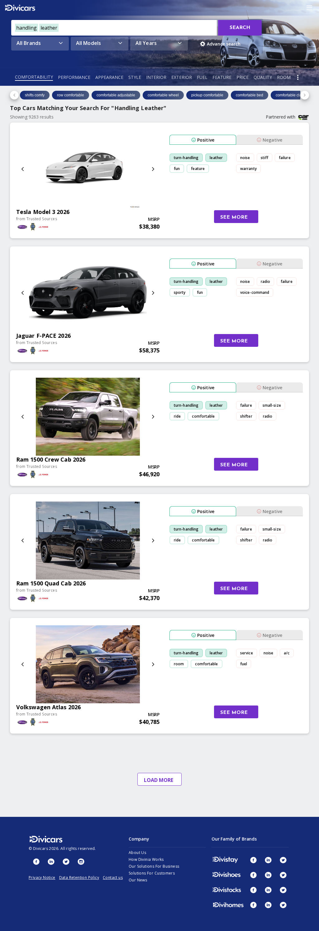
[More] (298, 77)
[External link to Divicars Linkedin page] (51, 861)
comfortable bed (249, 95)
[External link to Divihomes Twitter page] (283, 904)
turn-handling (186, 157)
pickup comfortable (207, 95)
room (179, 664)
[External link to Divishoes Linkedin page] (268, 874)
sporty (180, 292)
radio (265, 281)
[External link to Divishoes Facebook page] (253, 874)
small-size (272, 405)
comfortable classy (291, 95)
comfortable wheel (163, 95)
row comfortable (70, 95)
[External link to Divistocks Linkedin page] (268, 889)
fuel (243, 664)
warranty (248, 168)
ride (177, 416)
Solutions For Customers (152, 873)
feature (198, 168)
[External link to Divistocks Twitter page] (283, 889)
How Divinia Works (146, 859)
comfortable (203, 416)
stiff (265, 157)
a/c (286, 653)
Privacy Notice (42, 877)
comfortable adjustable (116, 95)
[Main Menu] (309, 7)
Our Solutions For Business (154, 866)
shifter (246, 416)
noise (245, 157)
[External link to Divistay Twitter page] (283, 859)
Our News (138, 880)
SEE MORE (234, 217)
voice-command (254, 292)
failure (285, 157)
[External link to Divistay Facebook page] (253, 859)
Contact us (113, 877)
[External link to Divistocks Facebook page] (253, 889)
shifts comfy (35, 95)
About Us (137, 852)
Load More (158, 780)
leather (216, 157)
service (246, 653)
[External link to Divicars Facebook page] (36, 861)
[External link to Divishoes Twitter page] (283, 874)
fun (177, 168)
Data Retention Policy (79, 877)
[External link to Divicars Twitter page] (66, 861)
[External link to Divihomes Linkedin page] (268, 904)
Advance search (223, 44)
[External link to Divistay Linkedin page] (268, 859)
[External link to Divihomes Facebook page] (253, 904)
